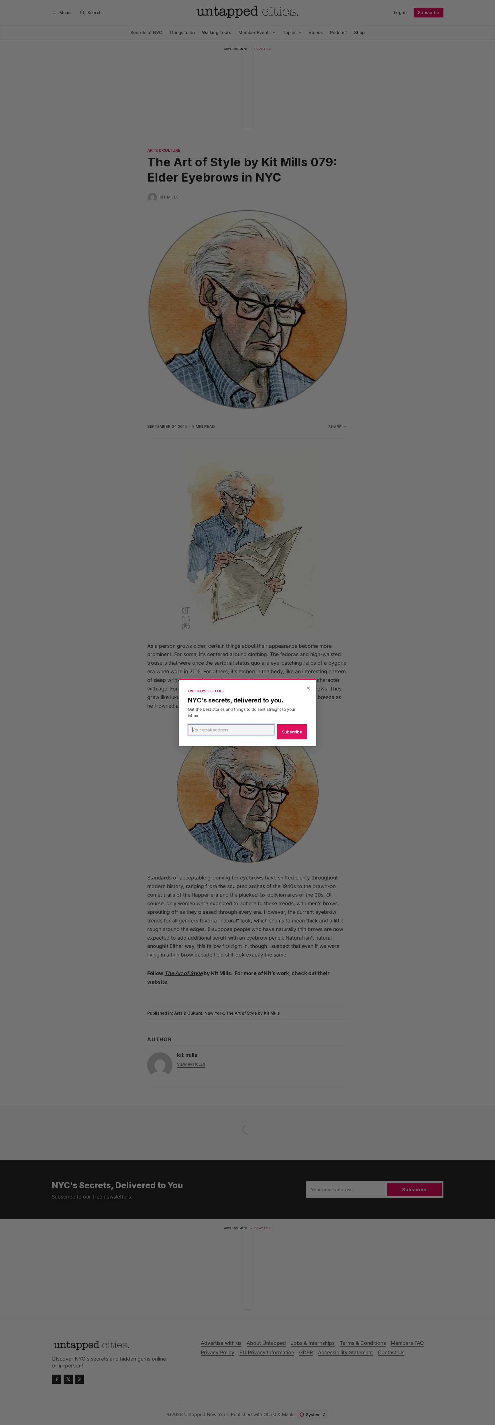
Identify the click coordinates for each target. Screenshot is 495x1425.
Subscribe (292, 731)
